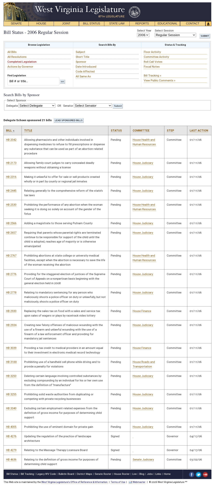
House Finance (142, 311)
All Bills (12, 52)
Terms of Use (118, 482)
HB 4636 (11, 459)
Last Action (199, 130)
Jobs (150, 473)
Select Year (144, 30)
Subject (80, 52)
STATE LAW (117, 23)
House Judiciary (143, 163)
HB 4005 (11, 426)
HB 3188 (11, 362)
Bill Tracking (27, 473)
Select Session (164, 30)
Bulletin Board (66, 473)
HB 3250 (11, 376)
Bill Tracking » (152, 75)
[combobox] (33, 81)
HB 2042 (11, 139)
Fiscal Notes (152, 66)
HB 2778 (11, 292)
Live (134, 473)
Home (167, 473)
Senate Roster (103, 473)
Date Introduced (86, 66)
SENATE (16, 23)
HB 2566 (11, 223)
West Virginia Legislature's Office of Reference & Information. (74, 482)
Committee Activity (156, 56)
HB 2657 (11, 232)
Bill (9, 130)
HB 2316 (11, 176)
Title (28, 130)
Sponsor (81, 61)
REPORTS (142, 23)
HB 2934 (11, 325)
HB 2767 (11, 255)
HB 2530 (11, 204)
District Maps (84, 473)
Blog (141, 473)
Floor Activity (152, 52)
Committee (141, 130)
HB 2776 (11, 274)
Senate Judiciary (143, 459)
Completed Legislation (21, 61)
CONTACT (192, 23)
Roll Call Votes (153, 61)
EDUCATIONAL (167, 23)
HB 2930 (11, 311)
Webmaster (139, 482)
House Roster (122, 473)
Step (170, 130)
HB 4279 (11, 450)
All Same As (83, 76)
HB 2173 (11, 163)
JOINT (66, 23)
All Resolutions (16, 56)
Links (158, 473)
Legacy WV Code (46, 473)
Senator (68, 105)
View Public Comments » (159, 80)
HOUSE (41, 23)
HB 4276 (11, 436)
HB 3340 (11, 408)
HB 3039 (11, 348)
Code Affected (85, 71)
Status (116, 130)
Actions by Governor (20, 66)
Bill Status (12, 473)
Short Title (82, 56)
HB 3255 (11, 394)
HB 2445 (11, 190)
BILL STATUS (91, 23)
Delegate (12, 105)
